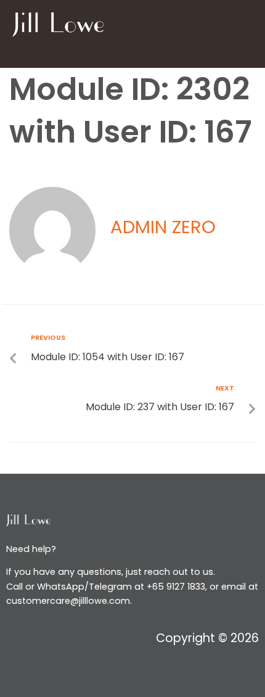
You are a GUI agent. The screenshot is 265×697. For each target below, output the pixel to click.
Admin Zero (163, 226)
